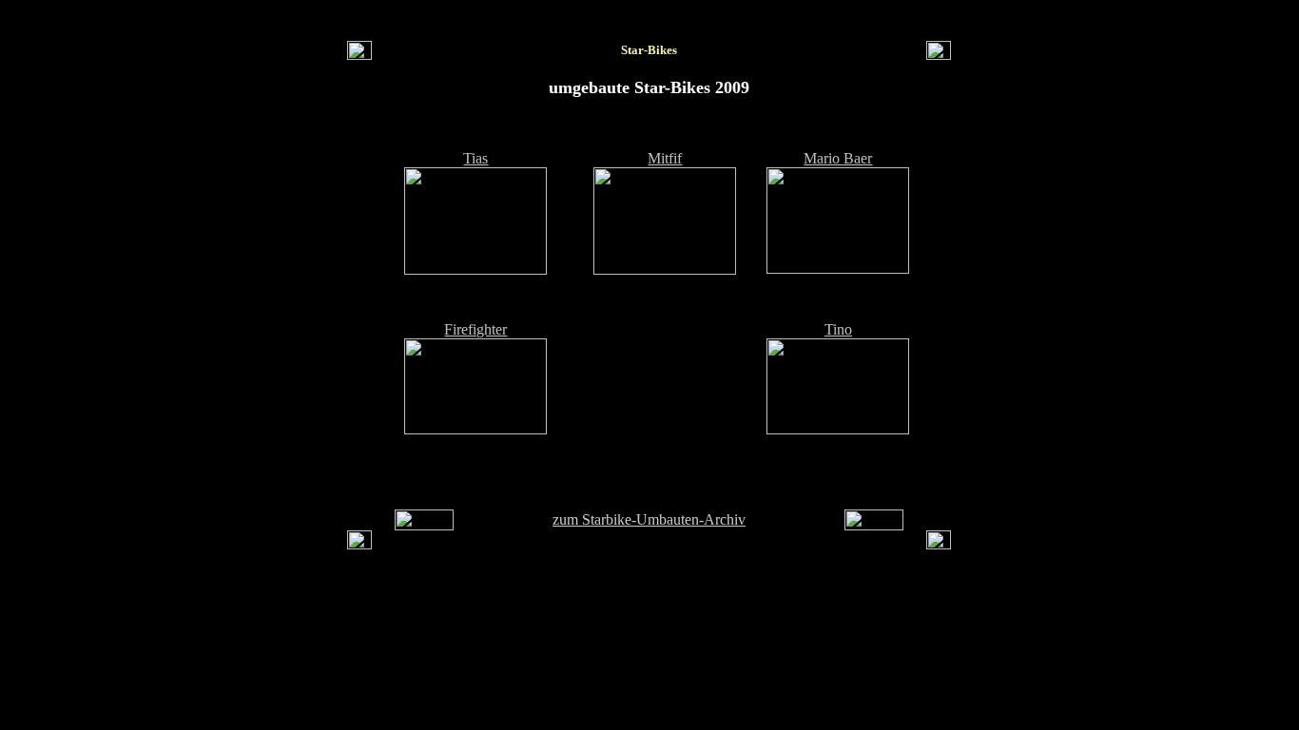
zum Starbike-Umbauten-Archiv (649, 519)
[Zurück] (424, 525)
